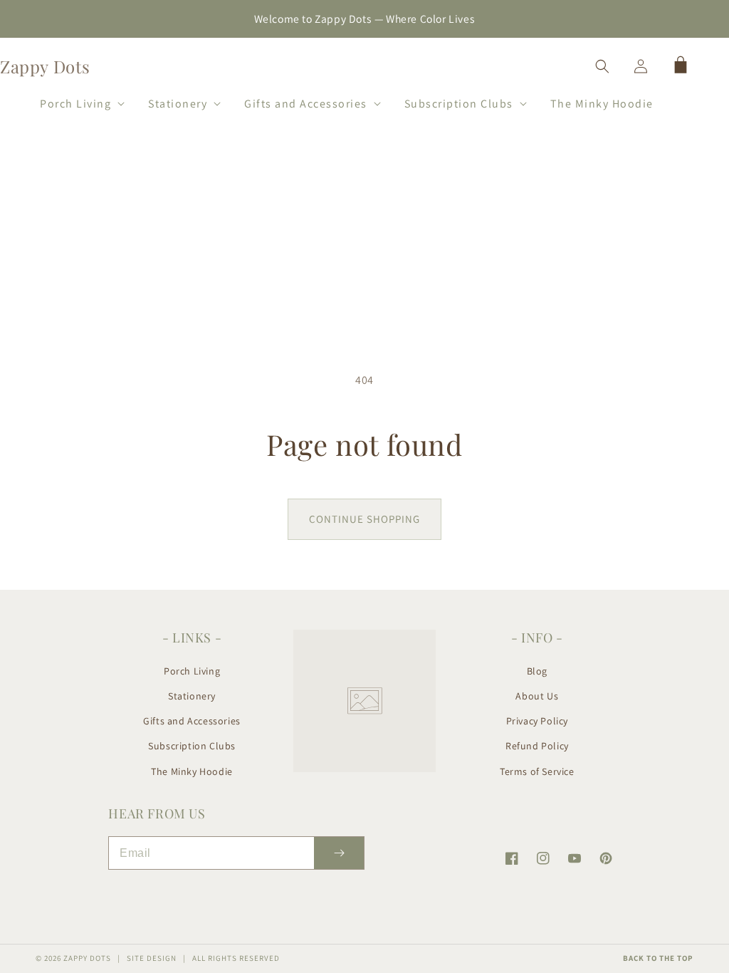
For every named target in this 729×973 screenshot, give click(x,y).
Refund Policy (537, 745)
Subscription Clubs (192, 745)
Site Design (152, 958)
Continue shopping (364, 519)
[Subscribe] (339, 853)
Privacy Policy (537, 720)
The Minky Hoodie (192, 771)
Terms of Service (537, 771)
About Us (536, 696)
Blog (537, 671)
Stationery (192, 696)
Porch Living (192, 671)
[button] (76, 101)
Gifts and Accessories (192, 720)
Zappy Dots (87, 958)
